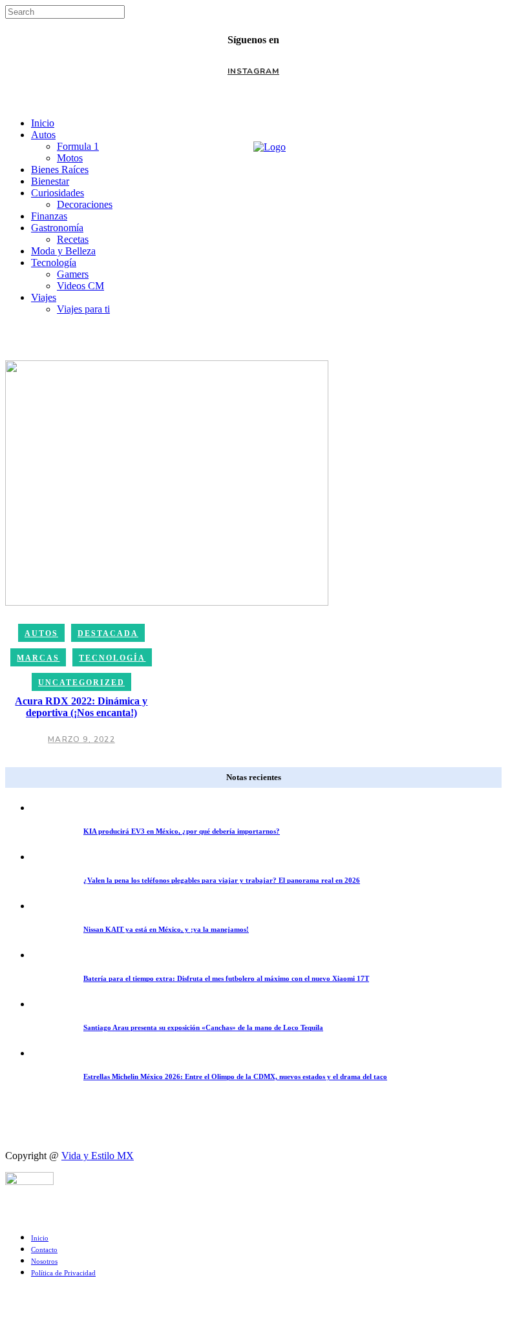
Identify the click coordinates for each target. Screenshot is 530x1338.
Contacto (44, 1249)
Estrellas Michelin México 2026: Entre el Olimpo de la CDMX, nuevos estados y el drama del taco (235, 1076)
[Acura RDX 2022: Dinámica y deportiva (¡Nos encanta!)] (166, 482)
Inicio (39, 1238)
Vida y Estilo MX (97, 1155)
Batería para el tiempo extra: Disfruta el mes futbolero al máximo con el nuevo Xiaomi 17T (226, 978)
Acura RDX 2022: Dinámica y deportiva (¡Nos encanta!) (81, 706)
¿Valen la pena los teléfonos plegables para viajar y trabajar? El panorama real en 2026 (221, 880)
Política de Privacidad (63, 1273)
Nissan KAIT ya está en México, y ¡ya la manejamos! (166, 929)
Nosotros (44, 1261)
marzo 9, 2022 (81, 739)
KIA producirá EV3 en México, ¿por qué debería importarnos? (181, 831)
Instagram (253, 71)
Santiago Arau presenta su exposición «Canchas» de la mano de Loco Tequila (203, 1027)
